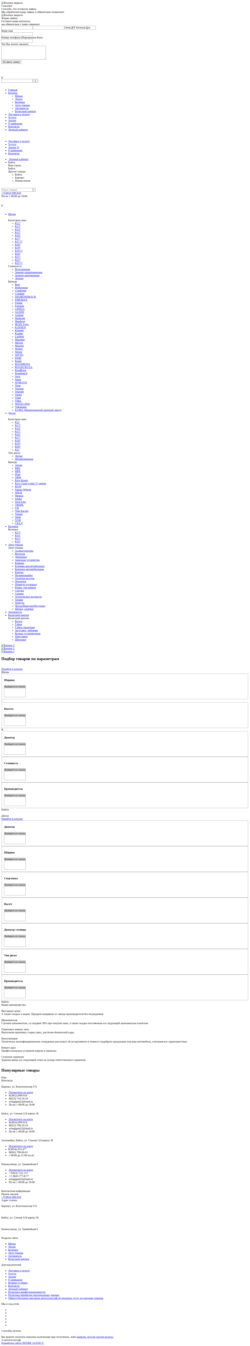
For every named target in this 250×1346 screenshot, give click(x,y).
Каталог (13, 92)
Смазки (19, 593)
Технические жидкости (28, 596)
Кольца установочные (27, 633)
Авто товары (22, 105)
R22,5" (19, 263)
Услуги (12, 117)
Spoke (18, 498)
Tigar (18, 385)
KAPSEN (20, 327)
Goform (19, 315)
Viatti (18, 397)
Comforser (20, 290)
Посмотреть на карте (20, 1092)
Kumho (19, 333)
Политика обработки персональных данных (33, 1295)
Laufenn (19, 336)
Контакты (14, 126)
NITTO (19, 355)
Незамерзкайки (24, 575)
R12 (17, 422)
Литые (19, 456)
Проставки (21, 636)
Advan (18, 465)
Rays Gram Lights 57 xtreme (30, 483)
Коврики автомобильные (29, 569)
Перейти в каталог (12, 669)
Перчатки (20, 581)
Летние (19, 278)
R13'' (18, 226)
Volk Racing (21, 511)
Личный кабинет (18, 129)
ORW (18, 477)
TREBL (19, 504)
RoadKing (20, 370)
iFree (17, 474)
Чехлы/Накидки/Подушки (30, 605)
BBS (17, 468)
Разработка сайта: (22, 1343)
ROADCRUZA (23, 367)
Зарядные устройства (27, 560)
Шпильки (20, 639)
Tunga (18, 394)
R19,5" (19, 250)
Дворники (21, 557)
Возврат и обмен (18, 1282)
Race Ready (21, 480)
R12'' (18, 223)
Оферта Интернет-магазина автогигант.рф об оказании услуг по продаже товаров (55, 1298)
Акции (12, 120)
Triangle (19, 391)
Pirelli (18, 358)
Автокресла (22, 108)
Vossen (19, 514)
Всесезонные (22, 269)
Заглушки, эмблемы (26, 630)
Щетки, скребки (24, 609)
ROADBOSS (22, 364)
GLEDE (19, 312)
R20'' (18, 254)
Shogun (19, 495)
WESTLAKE (22, 403)
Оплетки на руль (24, 578)
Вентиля (20, 553)
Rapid (18, 361)
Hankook (20, 318)
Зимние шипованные (27, 275)
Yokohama (21, 407)
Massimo (20, 339)
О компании (15, 123)
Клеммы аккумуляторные (30, 566)
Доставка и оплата (19, 114)
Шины (19, 96)
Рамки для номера (25, 587)
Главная (12, 89)
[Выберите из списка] (15, 686)
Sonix (18, 379)
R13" (18, 532)
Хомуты (19, 602)
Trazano (19, 388)
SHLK (18, 492)
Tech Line (20, 501)
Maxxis (19, 342)
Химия (19, 599)
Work (18, 517)
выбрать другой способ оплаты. (95, 1336)
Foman (18, 302)
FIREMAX (21, 299)
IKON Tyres (22, 324)
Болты (18, 621)
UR (17, 508)
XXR (18, 520)
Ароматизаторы (24, 550)
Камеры (19, 563)
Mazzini (19, 345)
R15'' (18, 232)
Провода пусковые (26, 584)
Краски (19, 572)
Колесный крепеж (25, 111)
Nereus (19, 348)
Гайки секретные (25, 627)
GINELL (20, 309)
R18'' (18, 244)
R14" (18, 535)
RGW (18, 486)
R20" (18, 446)
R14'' (18, 229)
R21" (18, 257)
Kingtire (19, 330)
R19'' (18, 247)
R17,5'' (19, 241)
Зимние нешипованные (28, 272)
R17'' (18, 238)
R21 (17, 449)
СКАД (19, 523)
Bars (17, 284)
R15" (18, 538)
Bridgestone (21, 287)
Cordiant (19, 293)
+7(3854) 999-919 (11, 193)
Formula (19, 306)
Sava (17, 376)
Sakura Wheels (23, 489)
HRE (18, 471)
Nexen (18, 351)
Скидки (19, 590)
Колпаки (20, 102)
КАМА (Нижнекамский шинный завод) (38, 410)
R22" (18, 260)
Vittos (18, 400)
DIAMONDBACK (25, 296)
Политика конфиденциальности (26, 1292)
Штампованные (24, 459)
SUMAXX (21, 382)
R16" (18, 541)
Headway (20, 321)
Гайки (18, 624)
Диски (18, 99)
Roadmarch (21, 373)
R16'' (18, 235)
